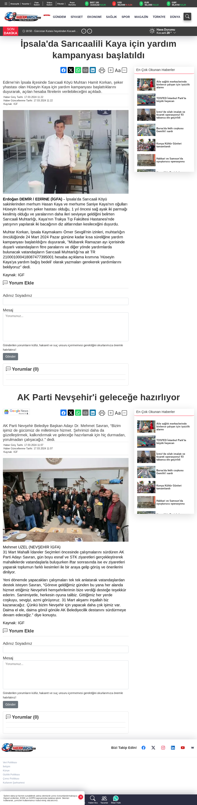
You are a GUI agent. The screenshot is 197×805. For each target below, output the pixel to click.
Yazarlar (25, 4)
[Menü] (6, 4)
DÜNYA (175, 16)
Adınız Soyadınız (17, 295)
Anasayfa (14, 4)
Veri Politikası (10, 762)
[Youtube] (183, 748)
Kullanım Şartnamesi (14, 782)
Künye (6, 770)
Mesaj (8, 310)
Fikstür (60, 4)
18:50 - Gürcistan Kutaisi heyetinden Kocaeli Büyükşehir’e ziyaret (49, 33)
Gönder (10, 356)
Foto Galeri (37, 4)
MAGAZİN (141, 16)
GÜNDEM (59, 16)
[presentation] (83, 31)
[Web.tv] (192, 748)
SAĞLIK (111, 16)
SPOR (126, 16)
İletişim (6, 766)
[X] (153, 748)
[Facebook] (143, 748)
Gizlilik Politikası (11, 774)
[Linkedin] (173, 748)
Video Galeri (49, 4)
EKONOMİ (94, 16)
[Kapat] (80, 797)
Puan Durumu (72, 4)
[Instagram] (163, 748)
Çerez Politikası (11, 778)
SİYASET (77, 16)
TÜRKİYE (159, 16)
